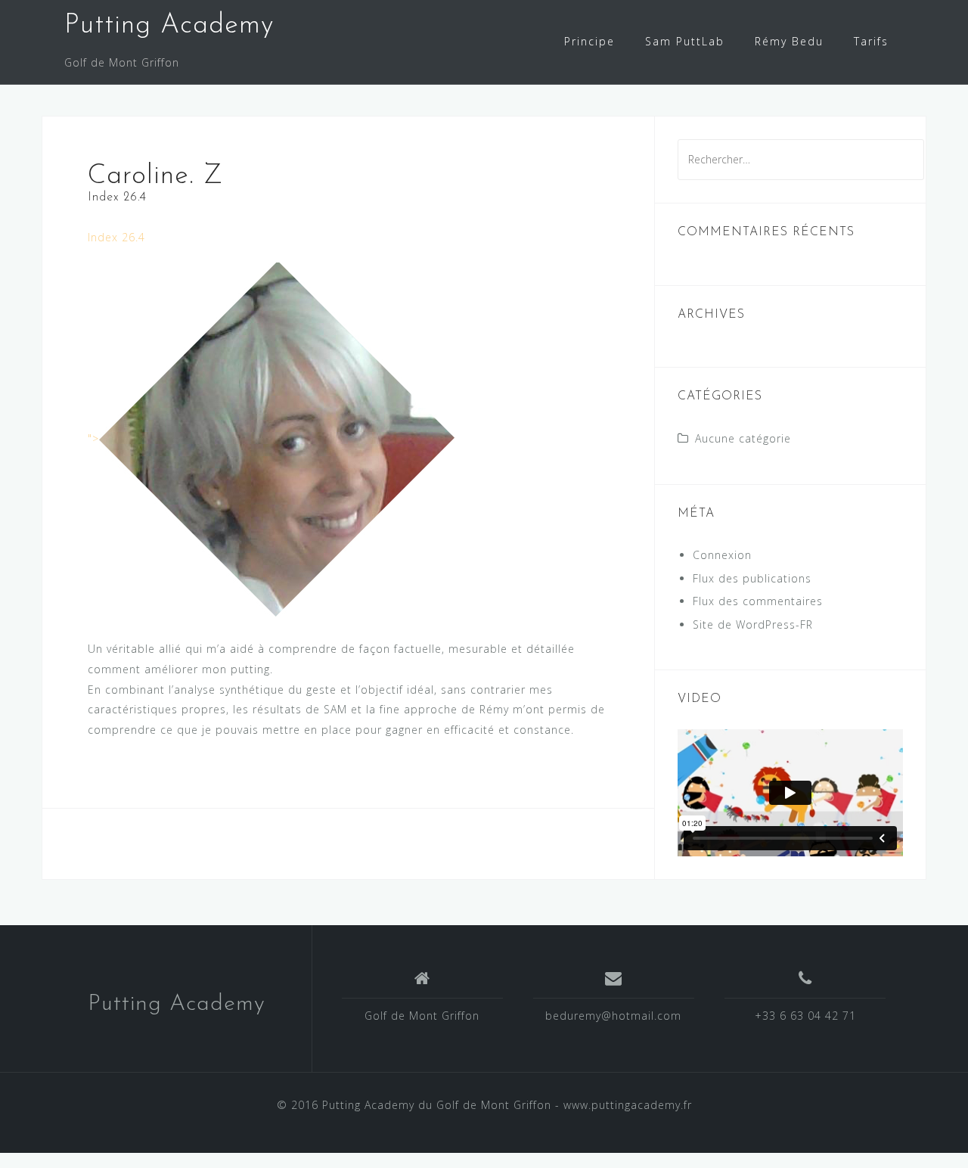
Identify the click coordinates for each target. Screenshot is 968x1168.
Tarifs (871, 41)
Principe (589, 41)
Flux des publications (752, 578)
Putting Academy (169, 25)
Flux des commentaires (758, 601)
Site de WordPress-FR (753, 624)
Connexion (722, 555)
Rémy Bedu (789, 41)
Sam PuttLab (684, 41)
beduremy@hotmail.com (613, 1015)
